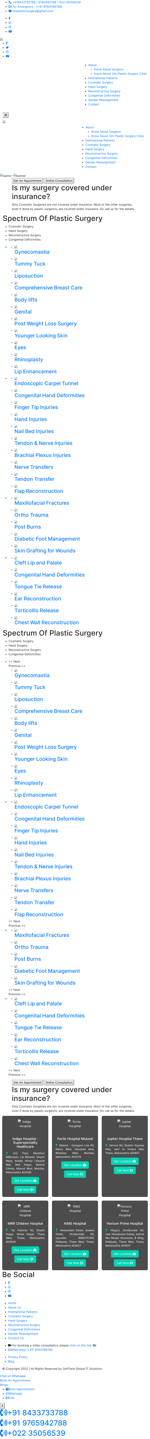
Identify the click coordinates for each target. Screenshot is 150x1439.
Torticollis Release (36, 610)
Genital (23, 312)
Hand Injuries (30, 419)
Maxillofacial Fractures (41, 503)
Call (11, 1398)
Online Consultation (59, 180)
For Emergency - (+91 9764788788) (37, 6)
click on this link (81, 1345)
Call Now (24, 1189)
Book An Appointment (15, 1380)
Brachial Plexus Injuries (42, 455)
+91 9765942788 (37, 1422)
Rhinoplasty (28, 359)
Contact (93, 104)
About (92, 65)
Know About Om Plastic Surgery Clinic (120, 73)
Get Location (23, 1180)
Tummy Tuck (30, 264)
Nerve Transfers (33, 467)
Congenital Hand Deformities (49, 395)
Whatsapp (15, 1393)
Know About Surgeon (108, 69)
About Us (14, 1307)
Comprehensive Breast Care (48, 288)
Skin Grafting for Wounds (45, 551)
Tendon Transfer (34, 479)
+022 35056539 (36, 1433)
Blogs (4, 1385)
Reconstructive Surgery (104, 91)
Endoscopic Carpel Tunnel (46, 383)
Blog (11, 1361)
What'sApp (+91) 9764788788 (31, 1350)
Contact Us (16, 1338)
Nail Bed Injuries (34, 431)
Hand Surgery (97, 87)
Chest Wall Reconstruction (46, 622)
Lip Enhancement (35, 371)
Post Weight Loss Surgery (45, 323)
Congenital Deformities (104, 95)
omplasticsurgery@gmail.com (32, 11)
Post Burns (27, 527)
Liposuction (28, 276)
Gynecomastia (32, 252)
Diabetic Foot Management (47, 539)
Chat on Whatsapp (13, 1376)
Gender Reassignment (103, 100)
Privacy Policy (18, 1357)
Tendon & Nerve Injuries (43, 443)
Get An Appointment (27, 180)
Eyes (20, 347)
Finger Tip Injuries (36, 407)
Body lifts (25, 300)
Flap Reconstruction (38, 491)
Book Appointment (21, 1389)
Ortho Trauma (31, 515)
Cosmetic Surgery (100, 82)
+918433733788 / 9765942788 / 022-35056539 (46, 2)
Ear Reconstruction (37, 598)
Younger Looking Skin (41, 335)
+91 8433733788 (37, 1412)
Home (12, 1303)
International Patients (102, 78)
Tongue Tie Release (38, 586)
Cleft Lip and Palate (38, 563)
